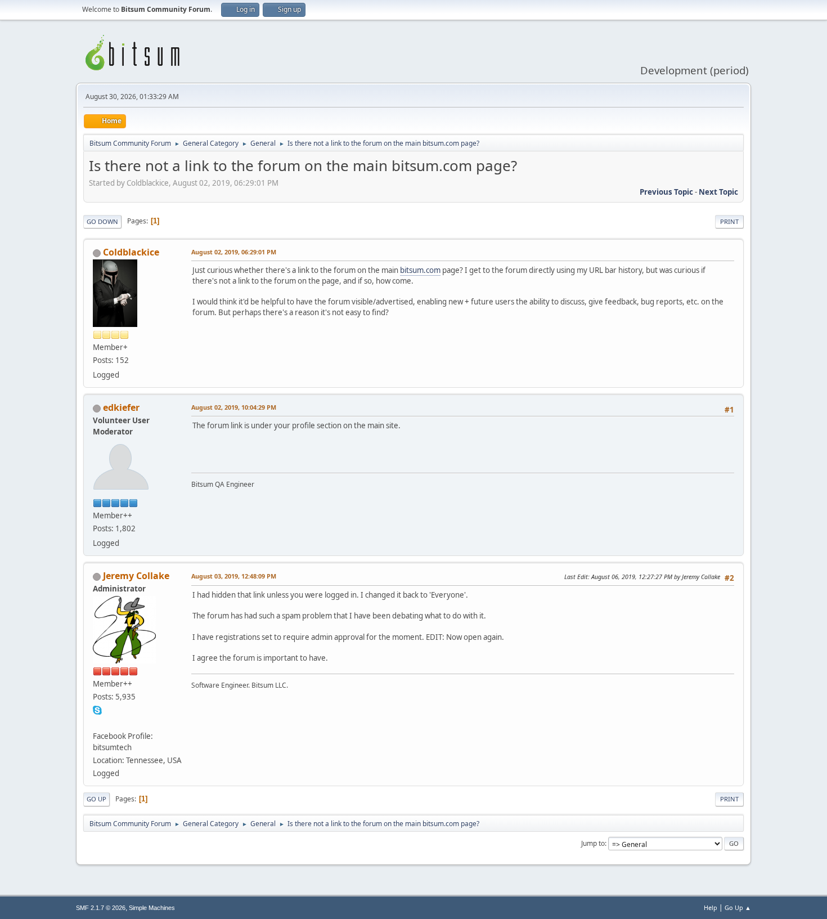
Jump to (593, 843)
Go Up (96, 799)
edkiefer (121, 407)
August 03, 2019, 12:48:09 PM (233, 576)
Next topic (718, 192)
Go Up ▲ (738, 907)
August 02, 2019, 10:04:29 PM (233, 407)
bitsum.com (420, 270)
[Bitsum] (97, 723)
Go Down (102, 221)
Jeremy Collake (136, 576)
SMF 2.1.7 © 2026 (100, 907)
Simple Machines (152, 907)
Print (729, 221)
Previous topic (666, 192)
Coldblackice (131, 252)
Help (710, 907)
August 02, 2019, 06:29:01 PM (233, 252)
